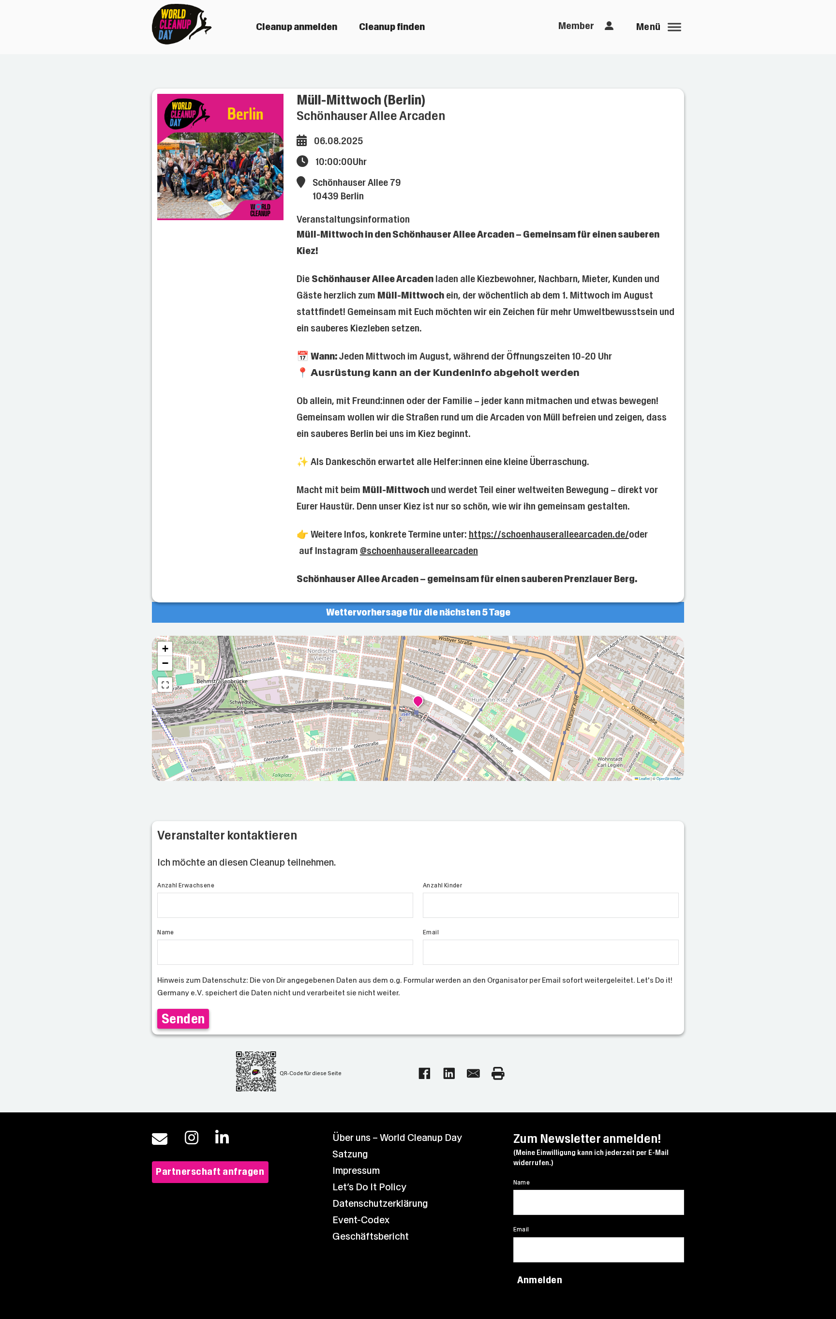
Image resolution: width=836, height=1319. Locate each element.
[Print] (498, 1073)
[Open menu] (674, 27)
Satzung (350, 1154)
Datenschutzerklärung (380, 1204)
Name (165, 932)
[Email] (473, 1073)
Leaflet (644, 778)
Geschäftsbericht (370, 1236)
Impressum (356, 1171)
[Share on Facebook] (424, 1073)
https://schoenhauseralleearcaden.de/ (549, 534)
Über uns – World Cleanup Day (397, 1138)
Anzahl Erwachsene (185, 885)
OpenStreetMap (669, 778)
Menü (648, 27)
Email (431, 932)
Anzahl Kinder (442, 885)
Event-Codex (360, 1220)
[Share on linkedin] (449, 1073)
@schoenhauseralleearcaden (419, 551)
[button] (418, 702)
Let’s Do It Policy (369, 1187)
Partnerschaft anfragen (210, 1172)
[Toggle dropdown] (609, 26)
